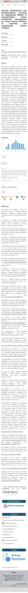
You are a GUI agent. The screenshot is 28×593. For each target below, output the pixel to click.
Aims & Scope (7, 517)
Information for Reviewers (11, 540)
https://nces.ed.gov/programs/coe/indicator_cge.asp (14, 345)
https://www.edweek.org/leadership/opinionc (15, 261)
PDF (4, 156)
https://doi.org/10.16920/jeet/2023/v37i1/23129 (13, 51)
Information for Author (10, 523)
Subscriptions (7, 534)
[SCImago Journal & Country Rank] (9, 567)
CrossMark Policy (8, 537)
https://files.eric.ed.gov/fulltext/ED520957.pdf (13, 322)
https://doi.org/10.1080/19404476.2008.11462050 (14, 468)
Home (2, 4)
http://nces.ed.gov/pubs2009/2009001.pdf (12, 296)
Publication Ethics (8, 531)
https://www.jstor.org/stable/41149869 (11, 454)
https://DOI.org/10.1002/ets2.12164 (10, 444)
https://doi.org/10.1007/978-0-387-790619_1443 (13, 314)
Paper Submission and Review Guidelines (14, 520)
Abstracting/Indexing (9, 528)
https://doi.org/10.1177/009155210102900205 (13, 356)
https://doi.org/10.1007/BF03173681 (10, 480)
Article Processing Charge (10, 526)
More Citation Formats (7, 180)
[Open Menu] (1, 1)
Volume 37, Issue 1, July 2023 (19, 4)
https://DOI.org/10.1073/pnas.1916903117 (12, 431)
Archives (8, 4)
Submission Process (9, 543)
